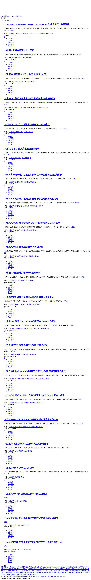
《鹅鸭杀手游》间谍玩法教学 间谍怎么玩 (23, 247)
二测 (25, 132)
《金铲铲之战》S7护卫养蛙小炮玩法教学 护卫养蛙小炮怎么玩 (33, 542)
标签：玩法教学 (17, 16)
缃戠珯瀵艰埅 (61, 576)
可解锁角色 (78, 572)
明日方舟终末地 (20, 182)
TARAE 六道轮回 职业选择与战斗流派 (17, 574)
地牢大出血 (42, 567)
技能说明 (31, 230)
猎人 (23, 158)
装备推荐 (27, 280)
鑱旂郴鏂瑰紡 (42, 576)
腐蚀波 (27, 158)
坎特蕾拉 (21, 280)
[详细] (12, 30)
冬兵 (22, 477)
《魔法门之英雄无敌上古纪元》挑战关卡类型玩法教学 (29, 98)
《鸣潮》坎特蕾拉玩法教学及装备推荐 (22, 273)
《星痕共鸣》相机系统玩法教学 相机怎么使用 (25, 494)
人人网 (10, 46)
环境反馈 (52, 571)
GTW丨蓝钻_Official (37, 328)
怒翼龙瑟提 (26, 525)
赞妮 (19, 57)
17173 (2, 16)
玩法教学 (12, 33)
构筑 (37, 402)
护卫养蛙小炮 (26, 549)
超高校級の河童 (43, 107)
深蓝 (23, 354)
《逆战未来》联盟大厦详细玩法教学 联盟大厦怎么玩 (29, 297)
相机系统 (24, 501)
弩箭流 (21, 81)
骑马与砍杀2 (31, 378)
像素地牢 (32, 574)
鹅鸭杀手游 (18, 230)
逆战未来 (25, 304)
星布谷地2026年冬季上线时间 (16, 567)
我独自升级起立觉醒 (21, 402)
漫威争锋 (18, 477)
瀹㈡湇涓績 (52, 576)
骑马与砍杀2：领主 (21, 378)
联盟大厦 (31, 304)
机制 (35, 230)
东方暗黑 (85, 572)
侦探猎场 (25, 230)
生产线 (30, 182)
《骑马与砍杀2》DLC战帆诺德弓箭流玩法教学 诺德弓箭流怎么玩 (35, 371)
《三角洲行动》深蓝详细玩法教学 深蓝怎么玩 (25, 345)
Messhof (49, 567)
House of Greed (22, 569)
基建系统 (34, 206)
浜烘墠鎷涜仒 (14, 576)
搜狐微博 (11, 44)
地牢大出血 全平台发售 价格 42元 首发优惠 (18, 572)
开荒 (31, 132)
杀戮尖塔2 (18, 158)
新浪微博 (11, 40)
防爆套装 (28, 354)
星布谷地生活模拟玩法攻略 (66, 572)
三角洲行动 (18, 354)
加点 (24, 81)
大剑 (28, 132)
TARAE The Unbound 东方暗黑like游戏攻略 (65, 567)
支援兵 (21, 451)
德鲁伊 (43, 33)
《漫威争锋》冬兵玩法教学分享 (19, 468)
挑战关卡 (35, 107)
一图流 (23, 57)
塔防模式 (37, 304)
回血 (31, 451)
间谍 (23, 256)
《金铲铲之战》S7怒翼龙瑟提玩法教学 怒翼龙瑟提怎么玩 (31, 518)
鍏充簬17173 (5, 576)
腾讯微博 (11, 42)
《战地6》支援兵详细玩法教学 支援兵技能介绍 (26, 444)
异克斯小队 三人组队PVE (78, 569)
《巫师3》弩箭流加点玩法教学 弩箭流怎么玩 (25, 74)
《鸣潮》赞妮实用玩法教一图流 (19, 50)
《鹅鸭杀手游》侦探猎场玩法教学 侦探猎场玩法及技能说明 (32, 223)
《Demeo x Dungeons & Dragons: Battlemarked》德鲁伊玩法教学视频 (36, 24)
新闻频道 (8, 16)
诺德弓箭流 (45, 378)
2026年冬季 (31, 569)
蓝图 (34, 182)
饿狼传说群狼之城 (20, 328)
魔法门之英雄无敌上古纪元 (23, 107)
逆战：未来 (18, 304)
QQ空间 (10, 38)
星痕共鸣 (18, 501)
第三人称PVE (37, 572)
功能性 (32, 280)
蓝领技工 (3, 567)
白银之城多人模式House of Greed (39, 571)
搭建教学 (40, 206)
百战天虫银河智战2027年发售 (19, 571)
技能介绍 (26, 451)
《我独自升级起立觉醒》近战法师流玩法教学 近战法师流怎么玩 (34, 395)
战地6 (16, 451)
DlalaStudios (59, 571)
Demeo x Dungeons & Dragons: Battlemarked (28, 33)
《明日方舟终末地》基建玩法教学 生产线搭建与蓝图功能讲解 (33, 174)
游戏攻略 (29, 57)
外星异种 (7, 571)
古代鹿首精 (30, 81)
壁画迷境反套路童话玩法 (49, 572)
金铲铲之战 (18, 525)
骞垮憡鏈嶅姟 (23, 576)
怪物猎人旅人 (19, 132)
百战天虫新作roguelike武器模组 (54, 569)
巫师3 (16, 81)
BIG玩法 (47, 328)
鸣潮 (16, 57)
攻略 (47, 33)
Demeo (51, 33)
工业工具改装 (39, 569)
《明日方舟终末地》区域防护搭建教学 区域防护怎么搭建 (31, 199)
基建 (26, 182)
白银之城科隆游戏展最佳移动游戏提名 (75, 571)
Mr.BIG (29, 328)
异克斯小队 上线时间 (32, 567)
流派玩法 (41, 402)
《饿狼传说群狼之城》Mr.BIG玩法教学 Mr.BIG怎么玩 (30, 321)
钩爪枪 (34, 354)
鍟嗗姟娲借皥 (33, 576)
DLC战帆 (38, 378)
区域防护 (28, 206)
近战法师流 (31, 402)
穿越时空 (40, 427)
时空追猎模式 (32, 427)
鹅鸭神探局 (29, 256)
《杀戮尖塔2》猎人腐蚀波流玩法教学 (21, 148)
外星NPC (67, 569)
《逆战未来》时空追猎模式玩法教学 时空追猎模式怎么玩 (31, 419)
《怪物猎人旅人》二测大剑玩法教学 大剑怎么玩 (27, 124)
